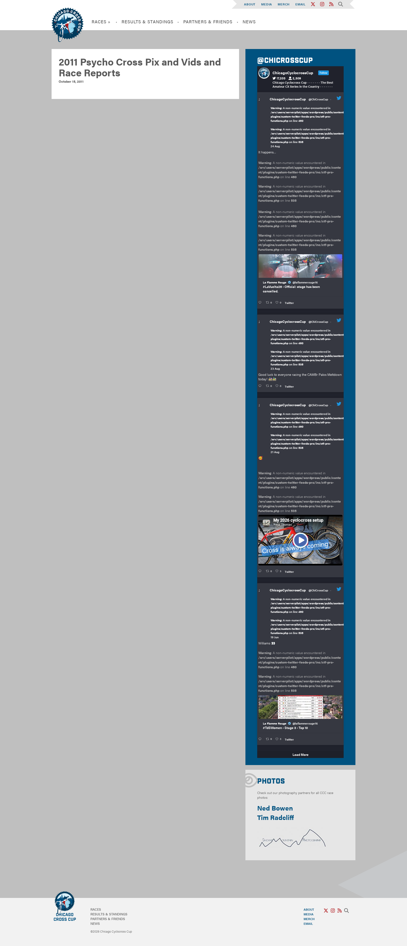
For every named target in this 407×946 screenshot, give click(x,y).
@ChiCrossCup (318, 99)
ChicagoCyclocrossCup (288, 99)
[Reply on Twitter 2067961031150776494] (261, 738)
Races (95, 909)
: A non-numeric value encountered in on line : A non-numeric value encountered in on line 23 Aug (308, 349)
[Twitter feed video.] (300, 540)
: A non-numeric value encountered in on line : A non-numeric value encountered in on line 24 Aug (308, 127)
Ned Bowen (275, 807)
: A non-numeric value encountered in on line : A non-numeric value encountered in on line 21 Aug (308, 433)
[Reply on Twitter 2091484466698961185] (261, 386)
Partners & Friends (207, 21)
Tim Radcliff (275, 817)
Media (266, 4)
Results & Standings (148, 21)
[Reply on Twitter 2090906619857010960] (261, 571)
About (250, 4)
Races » (101, 21)
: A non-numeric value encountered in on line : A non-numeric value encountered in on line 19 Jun (308, 618)
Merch (284, 4)
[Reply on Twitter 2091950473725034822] (261, 302)
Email (300, 4)
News (249, 21)
